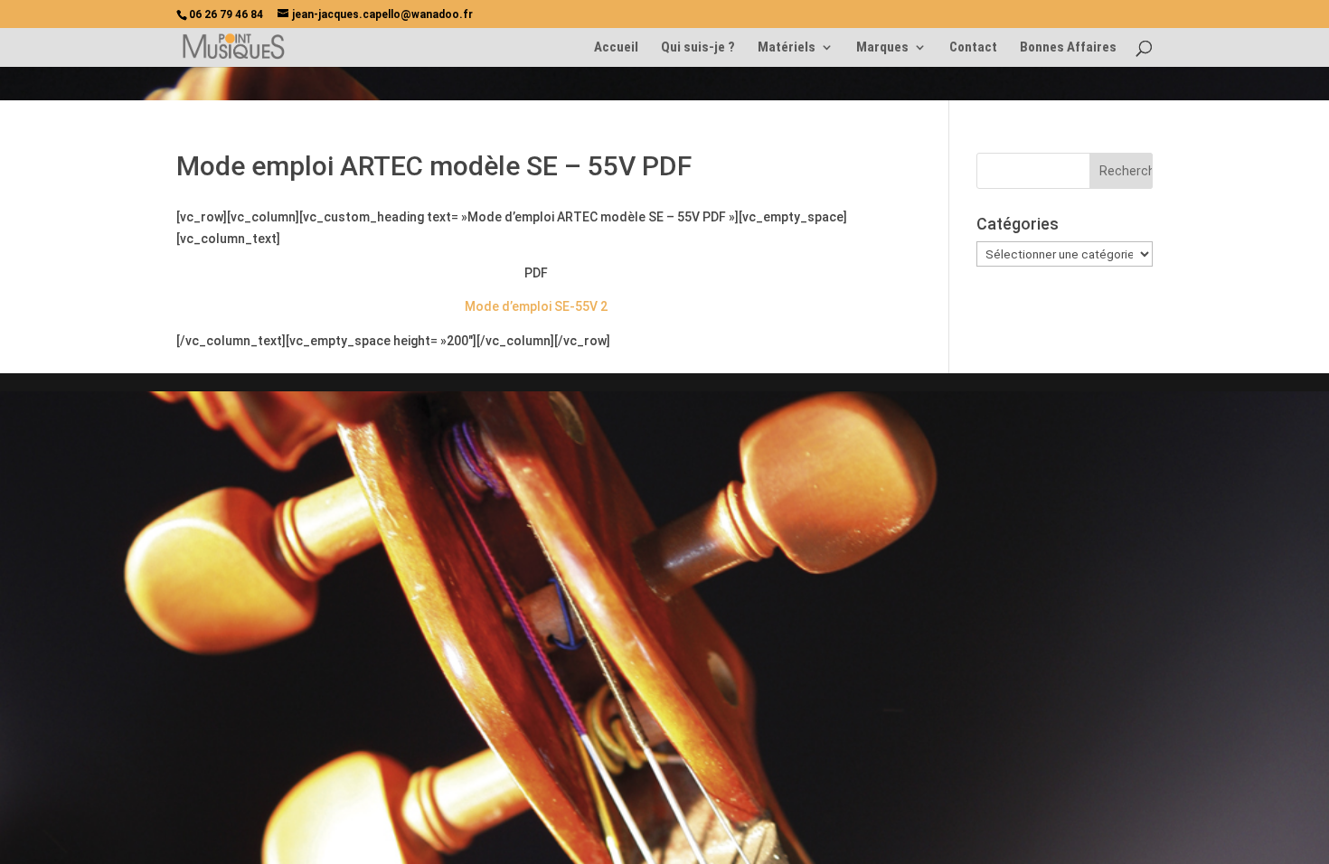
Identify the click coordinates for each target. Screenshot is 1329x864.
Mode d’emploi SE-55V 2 (536, 306)
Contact (973, 48)
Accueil (616, 48)
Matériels (786, 48)
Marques (882, 48)
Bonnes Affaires (1068, 48)
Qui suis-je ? (698, 48)
